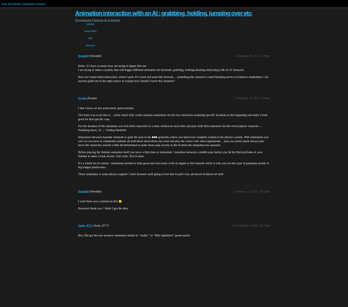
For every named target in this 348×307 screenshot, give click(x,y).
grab (90, 38)
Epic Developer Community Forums (23, 3)
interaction (90, 45)
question (90, 23)
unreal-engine (90, 31)
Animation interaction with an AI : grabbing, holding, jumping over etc (163, 13)
